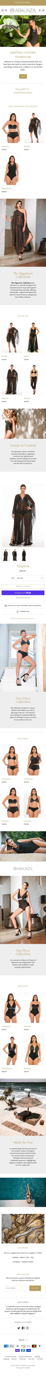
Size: (13, 578)
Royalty (27, 146)
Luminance (28, 779)
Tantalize (27, 1026)
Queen (26, 356)
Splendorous (7, 1068)
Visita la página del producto (23, 618)
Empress (5, 398)
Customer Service (10, 1357)
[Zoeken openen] (6, 10)
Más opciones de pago (23, 598)
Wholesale (22, 1359)
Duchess (27, 398)
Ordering (37, 1357)
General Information (25, 1357)
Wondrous (6, 1026)
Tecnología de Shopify (23, 1368)
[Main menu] (3, 10)
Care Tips (31, 1359)
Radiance (27, 1068)
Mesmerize (6, 779)
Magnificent (6, 188)
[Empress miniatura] (6, 555)
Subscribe (35, 1288)
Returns (14, 1359)
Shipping (6, 1359)
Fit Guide (40, 1359)
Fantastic (27, 821)
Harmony (5, 146)
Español (21, 1340)
